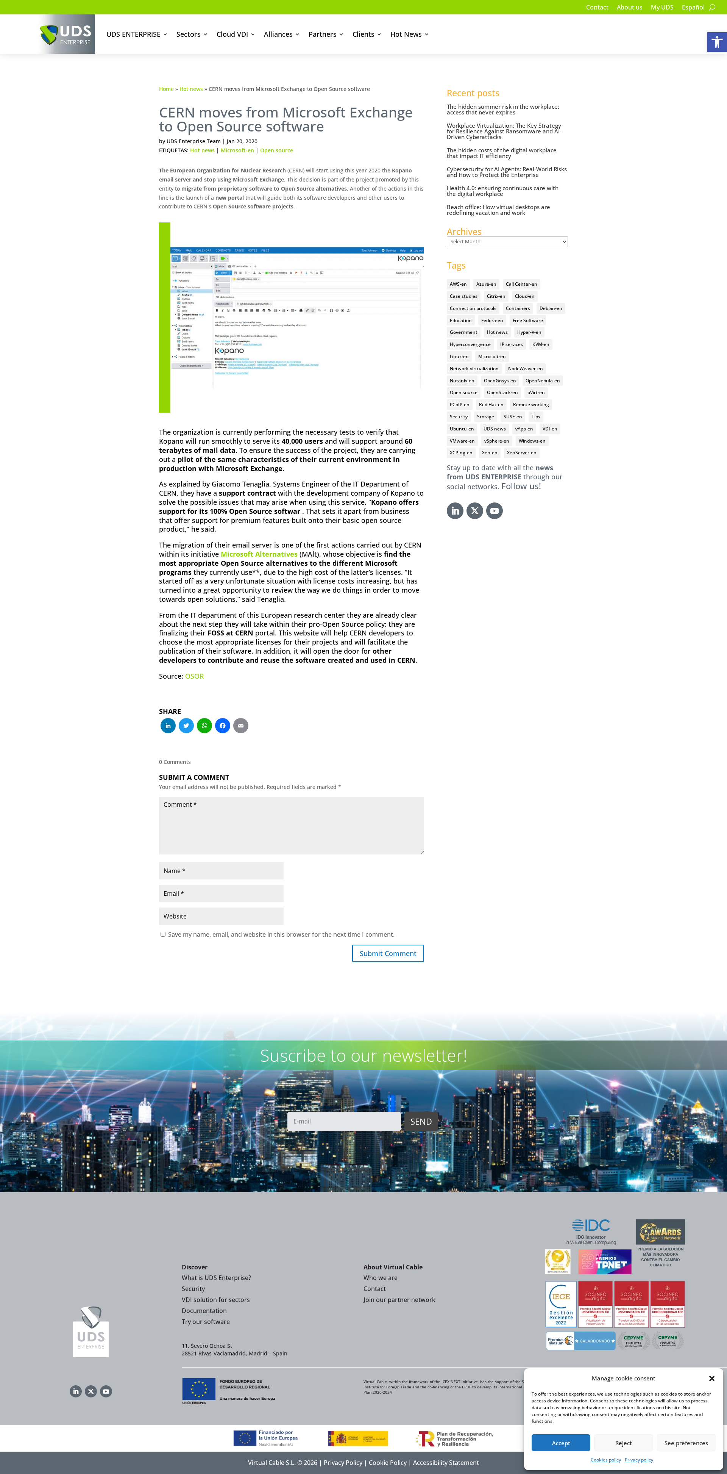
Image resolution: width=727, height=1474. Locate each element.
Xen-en (490, 452)
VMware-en (462, 441)
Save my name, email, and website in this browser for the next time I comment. (281, 934)
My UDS (662, 8)
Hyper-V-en (529, 332)
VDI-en (550, 429)
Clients (363, 34)
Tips (536, 416)
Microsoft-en (237, 150)
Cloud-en (525, 296)
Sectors (188, 34)
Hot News (406, 34)
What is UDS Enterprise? (216, 1278)
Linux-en (459, 356)
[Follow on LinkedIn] (455, 510)
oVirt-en (536, 392)
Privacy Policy (343, 1462)
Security (459, 416)
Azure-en (486, 284)
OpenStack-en (502, 392)
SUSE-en (513, 416)
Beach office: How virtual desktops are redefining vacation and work (498, 209)
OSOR (194, 676)
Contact (597, 8)
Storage (485, 416)
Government (463, 332)
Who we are (381, 1278)
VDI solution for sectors (216, 1300)
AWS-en (458, 284)
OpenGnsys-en (500, 380)
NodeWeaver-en (525, 368)
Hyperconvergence (470, 344)
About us (630, 8)
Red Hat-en (491, 404)
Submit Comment (388, 953)
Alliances (278, 34)
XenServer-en (522, 452)
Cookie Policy (388, 1462)
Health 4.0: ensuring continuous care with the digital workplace (503, 190)
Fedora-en (492, 320)
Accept (561, 1443)
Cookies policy (606, 1460)
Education (461, 320)
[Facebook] (223, 726)
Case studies (463, 296)
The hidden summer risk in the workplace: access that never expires (503, 109)
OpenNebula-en (543, 380)
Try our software (206, 1322)
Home (166, 88)
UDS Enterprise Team (194, 141)
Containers (518, 308)
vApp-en (524, 429)
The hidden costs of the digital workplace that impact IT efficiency (502, 153)
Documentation (204, 1311)
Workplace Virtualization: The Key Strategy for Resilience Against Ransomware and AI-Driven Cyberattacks (504, 131)
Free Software (528, 320)
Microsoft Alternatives (259, 554)
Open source (276, 150)
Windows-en (532, 441)
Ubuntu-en (462, 429)
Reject (623, 1443)
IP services (511, 344)
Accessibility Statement (446, 1462)
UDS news (495, 429)
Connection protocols (473, 308)
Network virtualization (474, 368)
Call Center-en (521, 284)
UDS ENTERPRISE (133, 34)
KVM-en (540, 344)
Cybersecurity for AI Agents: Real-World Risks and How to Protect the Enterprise (507, 171)
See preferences (686, 1443)
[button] (717, 42)
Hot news (191, 88)
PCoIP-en (460, 404)
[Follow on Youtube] (494, 510)
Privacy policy (639, 1460)
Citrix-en (496, 296)
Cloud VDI (232, 34)
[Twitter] (186, 726)
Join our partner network (399, 1300)
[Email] (241, 726)
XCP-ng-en (461, 452)
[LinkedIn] (168, 726)
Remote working (531, 404)
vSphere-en (496, 441)
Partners (323, 34)
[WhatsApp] (204, 726)
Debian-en (551, 308)
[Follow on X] (474, 510)
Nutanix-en (462, 380)
